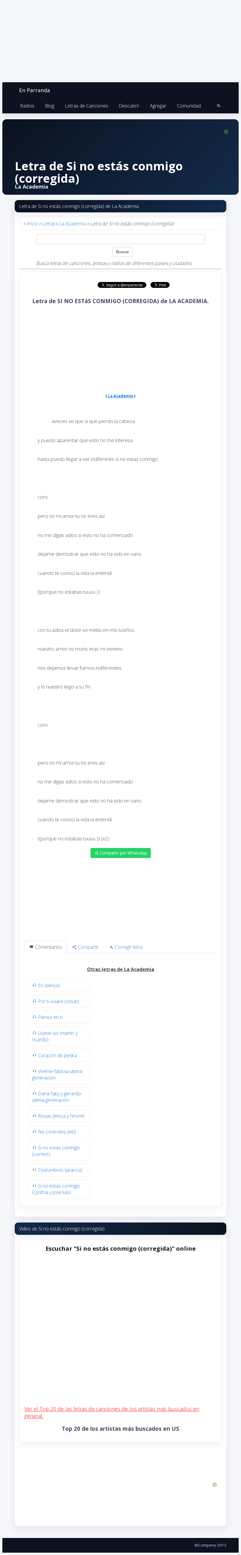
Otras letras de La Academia (120, 969)
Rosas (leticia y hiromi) (61, 1116)
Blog (49, 106)
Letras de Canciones (86, 106)
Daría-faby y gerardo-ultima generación (57, 1096)
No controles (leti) (57, 1132)
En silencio (49, 985)
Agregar (158, 106)
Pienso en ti (50, 1017)
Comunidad (189, 106)
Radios (27, 106)
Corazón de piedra (57, 1055)
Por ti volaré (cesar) (58, 1001)
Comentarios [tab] (48, 947)
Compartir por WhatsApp (122, 853)
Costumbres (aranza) (60, 1170)
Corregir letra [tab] (127, 947)
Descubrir (129, 106)
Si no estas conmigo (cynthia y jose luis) (56, 1189)
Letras (48, 223)
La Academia (72, 223)
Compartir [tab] (88, 947)
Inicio (32, 223)
